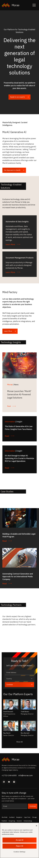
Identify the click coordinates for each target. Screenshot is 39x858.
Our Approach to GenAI (12, 170)
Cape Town (27, 817)
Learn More (8, 331)
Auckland (11, 817)
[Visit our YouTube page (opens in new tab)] (9, 782)
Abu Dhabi (4, 817)
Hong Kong (12, 821)
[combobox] (19, 678)
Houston (19, 821)
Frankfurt (4, 821)
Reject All (19, 846)
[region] (19, 840)
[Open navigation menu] (34, 5)
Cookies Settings (19, 852)
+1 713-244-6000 (9, 775)
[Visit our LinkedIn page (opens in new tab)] (4, 782)
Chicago (34, 817)
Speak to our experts (17, 97)
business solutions (17, 768)
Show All (19, 742)
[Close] (36, 825)
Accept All (19, 840)
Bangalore (19, 817)
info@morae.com (25, 775)
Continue (9, 684)
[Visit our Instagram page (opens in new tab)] (14, 782)
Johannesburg (28, 821)
